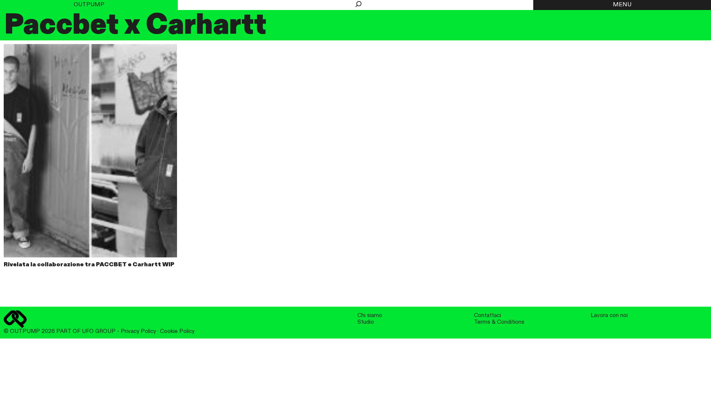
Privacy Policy (138, 331)
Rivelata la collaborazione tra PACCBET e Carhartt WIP (89, 265)
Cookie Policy (177, 331)
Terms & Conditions (499, 322)
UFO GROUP (99, 331)
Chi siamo (369, 315)
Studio (365, 322)
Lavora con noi (609, 315)
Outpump (89, 5)
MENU (622, 5)
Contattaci (487, 315)
